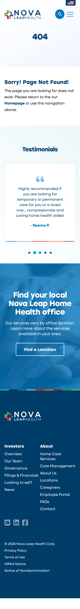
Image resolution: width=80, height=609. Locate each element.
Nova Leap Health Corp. (22, 14)
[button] (29, 256)
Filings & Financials (21, 475)
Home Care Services (50, 456)
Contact (47, 508)
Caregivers (50, 487)
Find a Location (40, 349)
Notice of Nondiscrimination (27, 570)
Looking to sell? (18, 482)
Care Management (57, 465)
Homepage (14, 103)
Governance (15, 468)
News (9, 489)
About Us (48, 473)
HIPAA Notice (15, 563)
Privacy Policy (15, 550)
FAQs (44, 501)
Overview (13, 453)
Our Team (13, 461)
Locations (49, 480)
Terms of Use (14, 557)
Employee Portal (55, 494)
